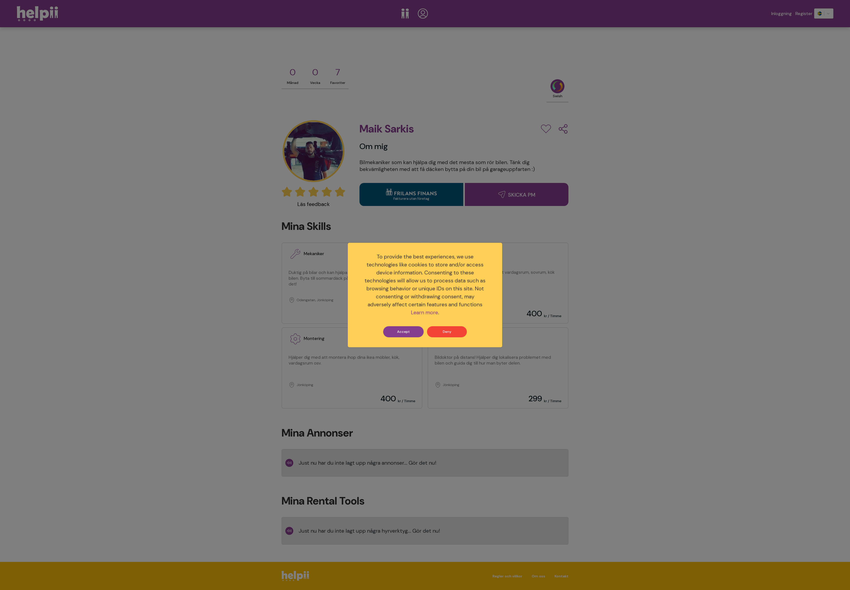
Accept (403, 331)
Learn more (424, 312)
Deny (447, 331)
